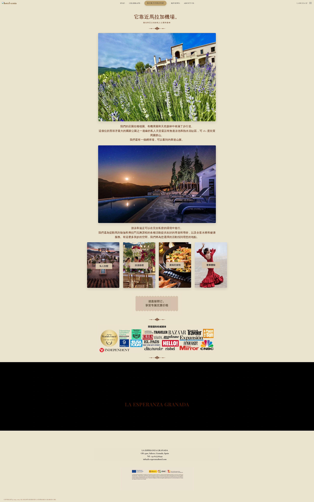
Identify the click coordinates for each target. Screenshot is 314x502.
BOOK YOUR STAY (155, 3)
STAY (122, 3)
